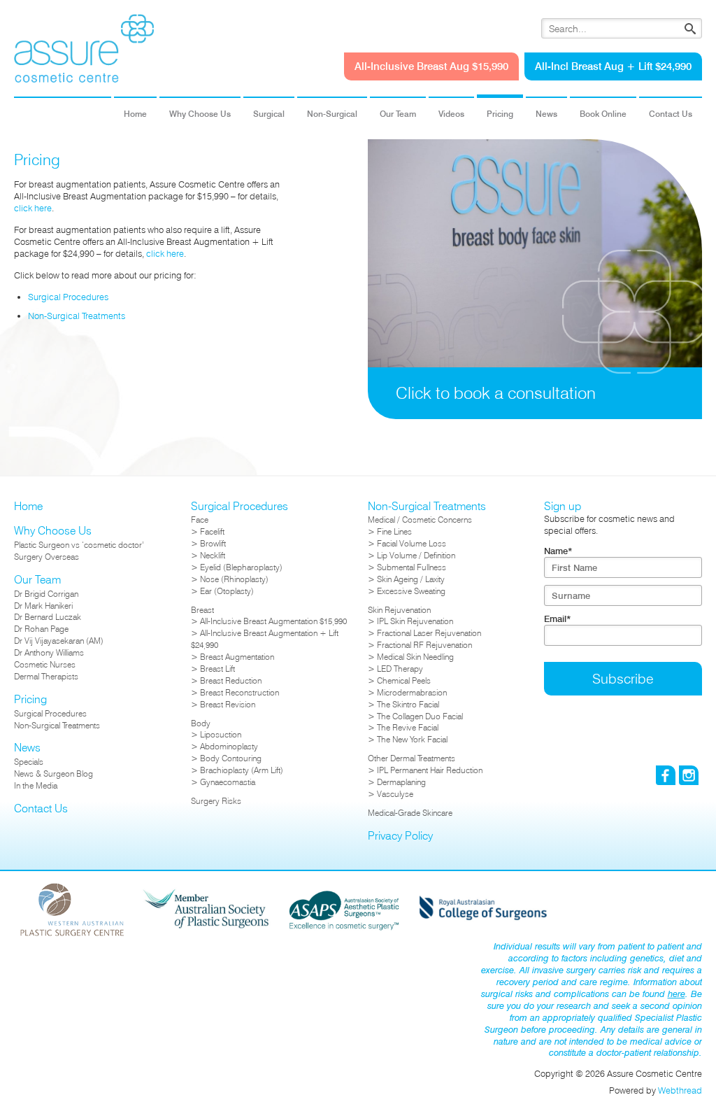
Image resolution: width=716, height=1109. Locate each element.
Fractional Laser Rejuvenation (429, 633)
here (676, 993)
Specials (28, 761)
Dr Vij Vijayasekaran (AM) (58, 640)
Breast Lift (217, 668)
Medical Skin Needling (415, 656)
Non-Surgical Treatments (76, 315)
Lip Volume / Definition (416, 555)
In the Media (35, 785)
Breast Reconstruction (239, 692)
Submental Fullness (411, 567)
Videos (451, 113)
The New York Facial (412, 739)
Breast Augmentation (237, 656)
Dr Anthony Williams (49, 652)
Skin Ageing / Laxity (411, 579)
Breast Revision (227, 704)
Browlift (213, 543)
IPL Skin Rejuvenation (415, 621)
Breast (202, 610)
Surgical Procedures (68, 296)
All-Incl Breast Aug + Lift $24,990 (613, 66)
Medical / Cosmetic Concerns (420, 519)
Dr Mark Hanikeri (43, 605)
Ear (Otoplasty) (227, 591)
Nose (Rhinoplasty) (234, 579)
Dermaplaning (401, 782)
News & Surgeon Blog (53, 773)
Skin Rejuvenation (399, 610)
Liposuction (220, 734)
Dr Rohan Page (41, 628)
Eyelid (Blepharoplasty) (241, 567)
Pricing (500, 113)
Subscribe (623, 678)
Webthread (680, 1090)
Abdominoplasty (229, 746)
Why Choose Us (200, 113)
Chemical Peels (404, 680)
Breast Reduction (231, 680)
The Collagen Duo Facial (420, 716)
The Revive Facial (407, 727)
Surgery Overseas (46, 556)
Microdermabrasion (412, 692)
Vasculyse (395, 794)
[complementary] (535, 296)
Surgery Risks (216, 801)
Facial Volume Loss (411, 543)
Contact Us (670, 113)
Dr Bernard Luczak (47, 617)
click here (33, 207)
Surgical (269, 113)
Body (200, 723)
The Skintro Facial (408, 704)
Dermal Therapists (46, 676)
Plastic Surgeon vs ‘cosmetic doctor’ (79, 544)
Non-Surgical (332, 113)
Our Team (398, 113)
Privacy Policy (400, 835)
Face (199, 519)
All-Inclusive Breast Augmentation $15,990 (273, 621)
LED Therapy (400, 668)
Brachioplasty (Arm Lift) (241, 770)
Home (135, 113)
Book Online (603, 113)
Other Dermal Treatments (411, 758)
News (546, 113)
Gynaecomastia (227, 782)
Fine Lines (394, 531)
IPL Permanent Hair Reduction (429, 770)
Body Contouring (231, 758)
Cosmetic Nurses (45, 664)
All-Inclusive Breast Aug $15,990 (431, 66)
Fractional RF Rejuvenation (424, 645)
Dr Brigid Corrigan (46, 593)
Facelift (212, 531)
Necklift (212, 555)
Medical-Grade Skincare (410, 812)
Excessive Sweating (411, 591)
